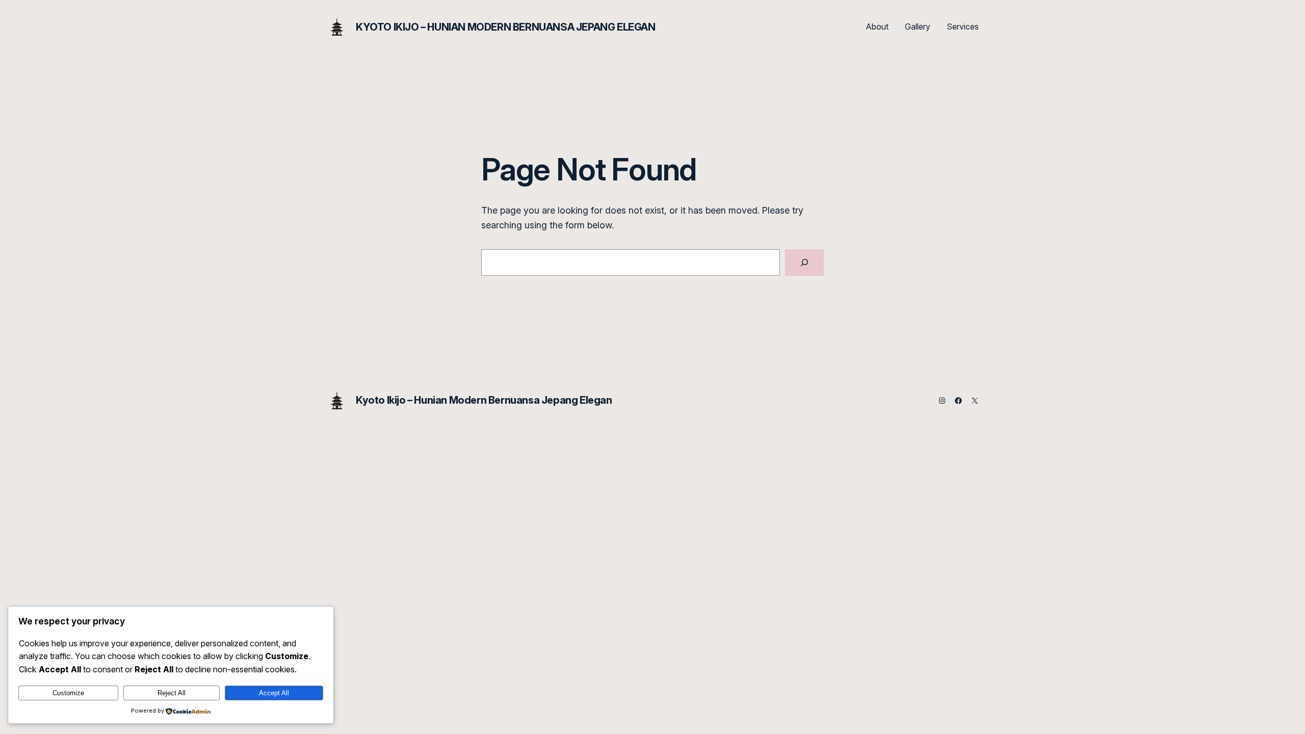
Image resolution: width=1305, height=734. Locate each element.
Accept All (274, 693)
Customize (68, 693)
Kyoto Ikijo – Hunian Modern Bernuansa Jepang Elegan (506, 27)
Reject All (172, 693)
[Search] (804, 262)
